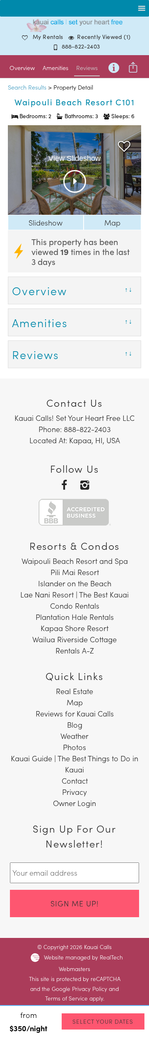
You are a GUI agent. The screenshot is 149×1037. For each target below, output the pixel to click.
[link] (124, 144)
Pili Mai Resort (74, 572)
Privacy (74, 792)
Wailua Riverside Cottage (74, 639)
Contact (75, 780)
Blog (74, 724)
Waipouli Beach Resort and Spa (75, 561)
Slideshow (45, 222)
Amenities (55, 67)
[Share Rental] (133, 66)
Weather (74, 736)
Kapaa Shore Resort (74, 628)
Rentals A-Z (74, 650)
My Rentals (48, 36)
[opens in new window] (64, 484)
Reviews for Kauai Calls (75, 713)
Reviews (87, 67)
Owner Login (74, 803)
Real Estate (74, 691)
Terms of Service (66, 998)
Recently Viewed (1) (103, 36)
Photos (74, 747)
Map (112, 222)
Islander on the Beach (74, 583)
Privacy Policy (89, 989)
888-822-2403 (81, 46)
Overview (22, 67)
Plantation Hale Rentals (75, 617)
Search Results (27, 87)
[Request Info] (113, 66)
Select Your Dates (102, 1021)
